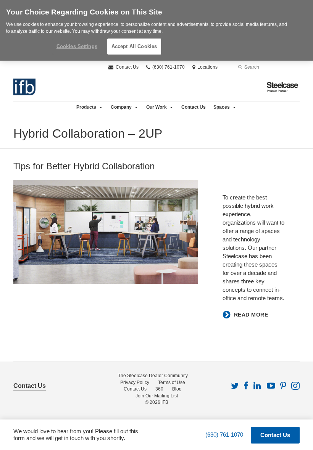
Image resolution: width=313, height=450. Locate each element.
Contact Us (127, 67)
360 (159, 389)
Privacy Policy (134, 382)
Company (121, 107)
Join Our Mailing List (157, 396)
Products (86, 107)
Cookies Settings (76, 46)
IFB (164, 402)
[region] (156, 30)
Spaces (221, 107)
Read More (251, 315)
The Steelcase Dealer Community (153, 375)
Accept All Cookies (134, 46)
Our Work (156, 107)
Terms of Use (171, 382)
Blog (177, 389)
